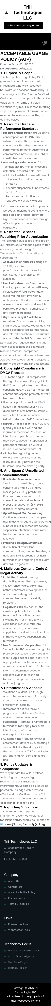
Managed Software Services (23, 950)
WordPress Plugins (18, 962)
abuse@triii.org (13, 824)
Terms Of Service (18, 904)
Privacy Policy (16, 898)
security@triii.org (35, 824)
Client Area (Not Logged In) (23, 25)
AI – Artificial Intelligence (21, 956)
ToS (39, 449)
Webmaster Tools (19, 930)
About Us (13, 881)
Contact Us (15, 887)
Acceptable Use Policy (21, 892)
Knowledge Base (18, 924)
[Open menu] (6, 41)
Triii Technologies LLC (27, 12)
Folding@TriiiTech (17, 967)
